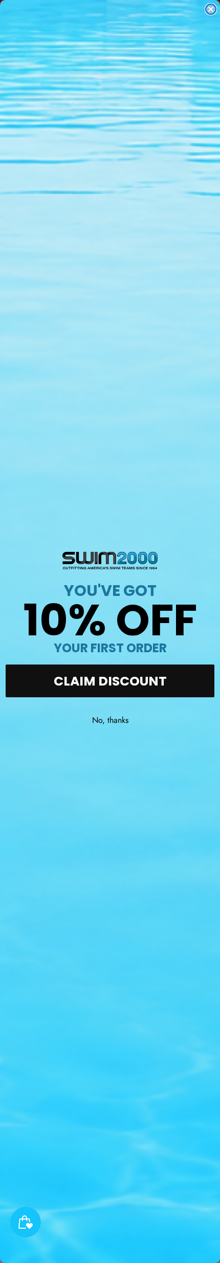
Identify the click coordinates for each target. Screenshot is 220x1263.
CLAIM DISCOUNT (110, 681)
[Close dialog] (211, 9)
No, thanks (110, 720)
